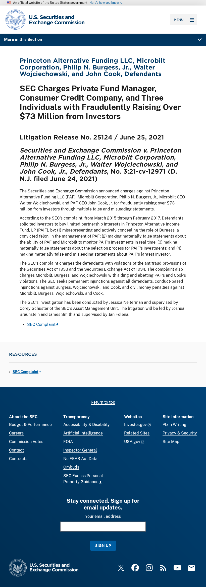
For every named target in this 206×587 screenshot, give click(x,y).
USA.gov (132, 441)
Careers (16, 433)
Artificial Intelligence (83, 433)
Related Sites (136, 433)
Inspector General (80, 450)
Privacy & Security (180, 433)
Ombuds (71, 467)
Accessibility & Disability (86, 424)
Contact (16, 450)
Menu (179, 20)
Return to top (103, 402)
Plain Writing (174, 424)
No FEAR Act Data (80, 458)
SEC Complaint (41, 324)
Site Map (171, 441)
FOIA (68, 441)
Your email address (103, 516)
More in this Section (23, 39)
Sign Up (103, 545)
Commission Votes (26, 441)
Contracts (18, 458)
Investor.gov (135, 424)
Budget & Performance (30, 424)
